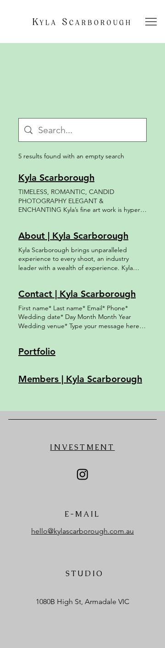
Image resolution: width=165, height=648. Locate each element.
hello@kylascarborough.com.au (82, 531)
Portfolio (36, 351)
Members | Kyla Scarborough (80, 378)
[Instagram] (82, 474)
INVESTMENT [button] (82, 447)
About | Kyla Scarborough (73, 235)
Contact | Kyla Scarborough (77, 293)
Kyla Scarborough (56, 177)
